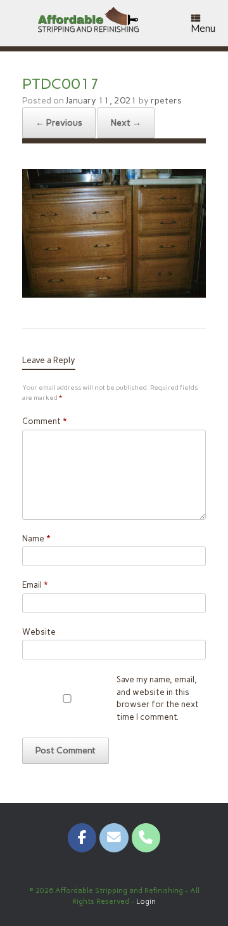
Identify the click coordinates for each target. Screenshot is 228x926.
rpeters (166, 100)
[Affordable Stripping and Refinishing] (91, 23)
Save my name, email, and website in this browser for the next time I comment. (158, 698)
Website (39, 632)
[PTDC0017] (114, 294)
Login (146, 901)
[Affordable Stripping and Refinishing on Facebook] (82, 837)
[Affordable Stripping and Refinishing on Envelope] (113, 837)
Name (36, 538)
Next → (126, 122)
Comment (44, 421)
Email (35, 585)
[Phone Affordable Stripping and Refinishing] (146, 837)
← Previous (58, 122)
